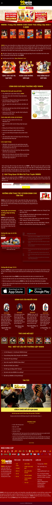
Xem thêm (25, 187)
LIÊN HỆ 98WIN (28, 475)
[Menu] (2, 3)
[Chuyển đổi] (2, 352)
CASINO (18, 468)
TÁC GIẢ (26, 482)
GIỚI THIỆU (27, 464)
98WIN (45, 464)
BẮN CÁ (17, 471)
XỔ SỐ (17, 473)
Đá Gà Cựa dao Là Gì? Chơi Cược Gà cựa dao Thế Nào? (26, 413)
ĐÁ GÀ (17, 476)
